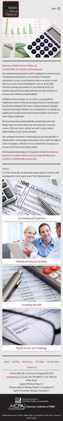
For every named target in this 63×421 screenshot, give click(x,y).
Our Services (27, 361)
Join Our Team (53, 361)
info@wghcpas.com (15, 376)
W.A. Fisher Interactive (53, 415)
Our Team (40, 361)
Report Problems (31, 418)
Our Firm (15, 361)
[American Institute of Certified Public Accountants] (31, 405)
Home (6, 361)
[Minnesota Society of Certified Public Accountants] (31, 399)
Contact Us (31, 367)
